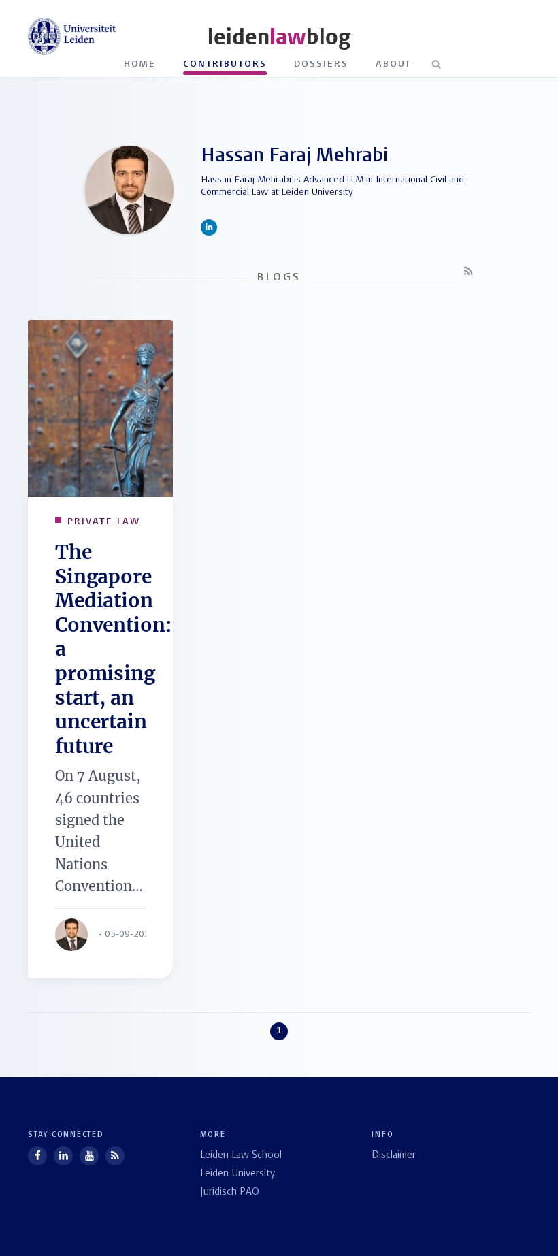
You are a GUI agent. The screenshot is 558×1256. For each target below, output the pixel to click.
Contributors (225, 64)
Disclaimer (394, 1155)
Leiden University (237, 1174)
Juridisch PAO (229, 1192)
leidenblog (279, 37)
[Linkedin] (63, 1155)
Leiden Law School (241, 1155)
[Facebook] (37, 1155)
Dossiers (321, 64)
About (394, 64)
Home (140, 64)
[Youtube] (89, 1155)
